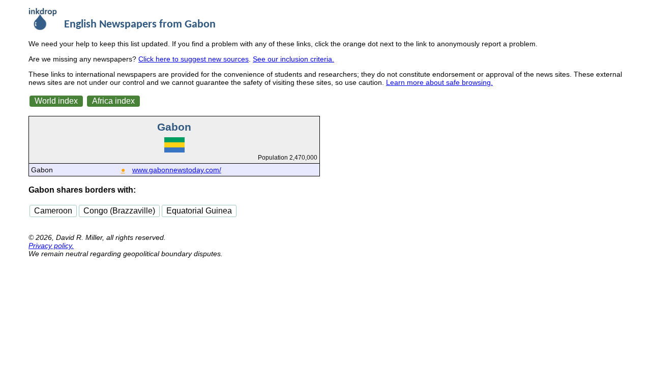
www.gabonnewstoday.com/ (176, 170)
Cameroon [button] (53, 210)
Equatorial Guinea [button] (199, 210)
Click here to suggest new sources (193, 59)
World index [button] (56, 101)
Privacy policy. (51, 245)
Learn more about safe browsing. (439, 82)
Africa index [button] (113, 101)
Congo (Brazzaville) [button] (119, 210)
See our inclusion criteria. (293, 59)
